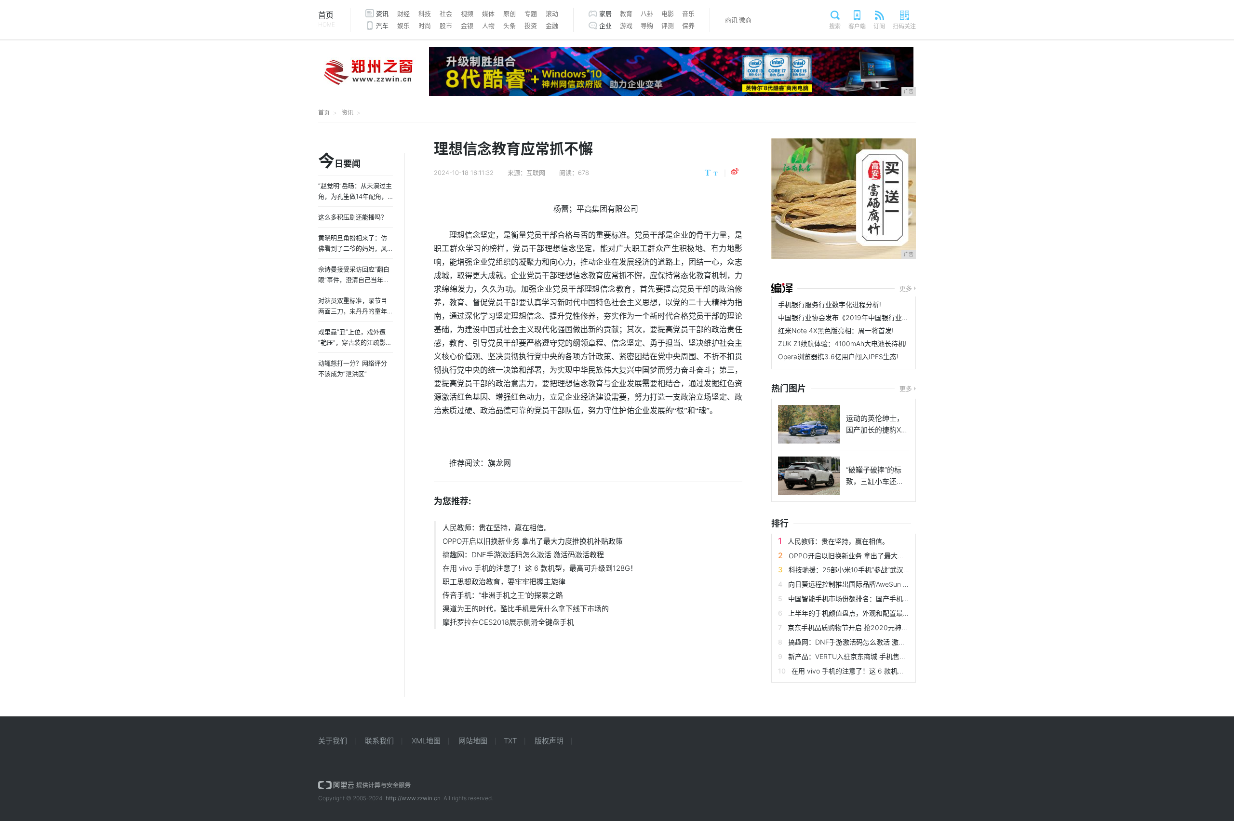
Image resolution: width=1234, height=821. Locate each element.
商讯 (731, 20)
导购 (647, 25)
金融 (552, 25)
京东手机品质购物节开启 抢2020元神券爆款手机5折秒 (870, 627)
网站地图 (472, 740)
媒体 (488, 13)
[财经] (781, 288)
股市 (446, 25)
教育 (626, 13)
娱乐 (403, 25)
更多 (905, 288)
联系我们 (379, 740)
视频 (467, 13)
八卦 (647, 13)
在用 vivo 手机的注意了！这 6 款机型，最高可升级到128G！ (540, 568)
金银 (467, 25)
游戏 (626, 25)
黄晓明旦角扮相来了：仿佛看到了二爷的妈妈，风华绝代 (352, 248)
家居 (605, 13)
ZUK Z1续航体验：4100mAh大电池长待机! (842, 343)
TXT (510, 740)
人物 (488, 25)
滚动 (552, 13)
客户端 (857, 26)
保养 (688, 25)
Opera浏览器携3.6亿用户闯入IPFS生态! (838, 356)
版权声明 (549, 740)
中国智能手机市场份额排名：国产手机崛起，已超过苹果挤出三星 (886, 598)
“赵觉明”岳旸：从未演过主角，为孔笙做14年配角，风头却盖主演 (355, 196)
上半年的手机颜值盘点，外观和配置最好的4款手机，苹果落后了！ (888, 613)
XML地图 (426, 740)
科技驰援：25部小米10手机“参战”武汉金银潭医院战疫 (870, 569)
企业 (605, 25)
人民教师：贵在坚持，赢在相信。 (497, 527)
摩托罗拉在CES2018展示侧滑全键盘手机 (508, 622)
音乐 (688, 13)
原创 (509, 13)
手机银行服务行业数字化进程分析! (829, 304)
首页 (326, 19)
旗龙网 (499, 463)
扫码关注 (904, 26)
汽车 (382, 25)
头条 (509, 25)
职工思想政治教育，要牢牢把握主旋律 (504, 581)
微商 (745, 20)
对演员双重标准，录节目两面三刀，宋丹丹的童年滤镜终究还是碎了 (352, 310)
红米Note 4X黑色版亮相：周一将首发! (836, 330)
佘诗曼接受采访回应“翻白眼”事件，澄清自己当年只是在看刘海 (353, 279)
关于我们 (332, 740)
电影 (667, 13)
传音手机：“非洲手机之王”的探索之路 (503, 595)
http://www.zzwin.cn (413, 798)
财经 (403, 13)
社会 (446, 13)
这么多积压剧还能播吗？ (352, 217)
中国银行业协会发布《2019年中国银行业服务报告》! (858, 317)
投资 (530, 25)
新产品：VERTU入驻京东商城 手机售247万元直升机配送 (873, 656)
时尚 (424, 25)
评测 (667, 25)
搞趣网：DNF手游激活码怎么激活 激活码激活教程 (523, 554)
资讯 (382, 13)
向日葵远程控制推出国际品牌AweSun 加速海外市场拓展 (872, 584)
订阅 (879, 26)
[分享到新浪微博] (734, 171)
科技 (424, 13)
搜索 (835, 26)
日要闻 (339, 161)
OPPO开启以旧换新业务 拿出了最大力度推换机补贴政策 (533, 541)
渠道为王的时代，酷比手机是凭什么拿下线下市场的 (526, 608)
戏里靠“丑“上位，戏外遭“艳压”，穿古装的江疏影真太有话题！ (355, 342)
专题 (530, 13)
